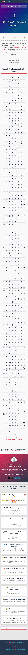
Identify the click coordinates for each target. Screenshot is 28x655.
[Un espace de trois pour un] (24, 224)
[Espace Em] (21, 224)
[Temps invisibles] (12, 241)
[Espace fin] (12, 227)
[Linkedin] (16, 478)
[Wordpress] (19, 478)
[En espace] (18, 224)
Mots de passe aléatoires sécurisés (14, 557)
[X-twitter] (9, 478)
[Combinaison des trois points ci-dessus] (21, 241)
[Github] (12, 478)
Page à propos (8, 474)
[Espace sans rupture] (4, 89)
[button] (26, 2)
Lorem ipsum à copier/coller (14, 578)
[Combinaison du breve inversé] (15, 169)
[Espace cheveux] (15, 227)
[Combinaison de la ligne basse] (18, 169)
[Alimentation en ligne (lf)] (7, 78)
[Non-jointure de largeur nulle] (21, 227)
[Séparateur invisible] (15, 241)
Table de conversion (14, 618)
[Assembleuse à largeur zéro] (24, 227)
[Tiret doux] (18, 92)
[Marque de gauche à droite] (4, 230)
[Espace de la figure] (7, 227)
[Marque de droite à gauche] (7, 230)
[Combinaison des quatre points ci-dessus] (24, 241)
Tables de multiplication (14, 609)
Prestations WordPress (17, 474)
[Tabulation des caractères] (4, 78)
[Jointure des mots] (7, 241)
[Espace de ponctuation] (10, 227)
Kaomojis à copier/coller (14, 508)
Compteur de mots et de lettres (14, 568)
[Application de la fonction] (10, 241)
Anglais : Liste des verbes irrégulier (14, 599)
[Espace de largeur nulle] (18, 227)
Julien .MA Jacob (14, 465)
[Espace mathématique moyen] (4, 241)
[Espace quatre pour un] (4, 227)
